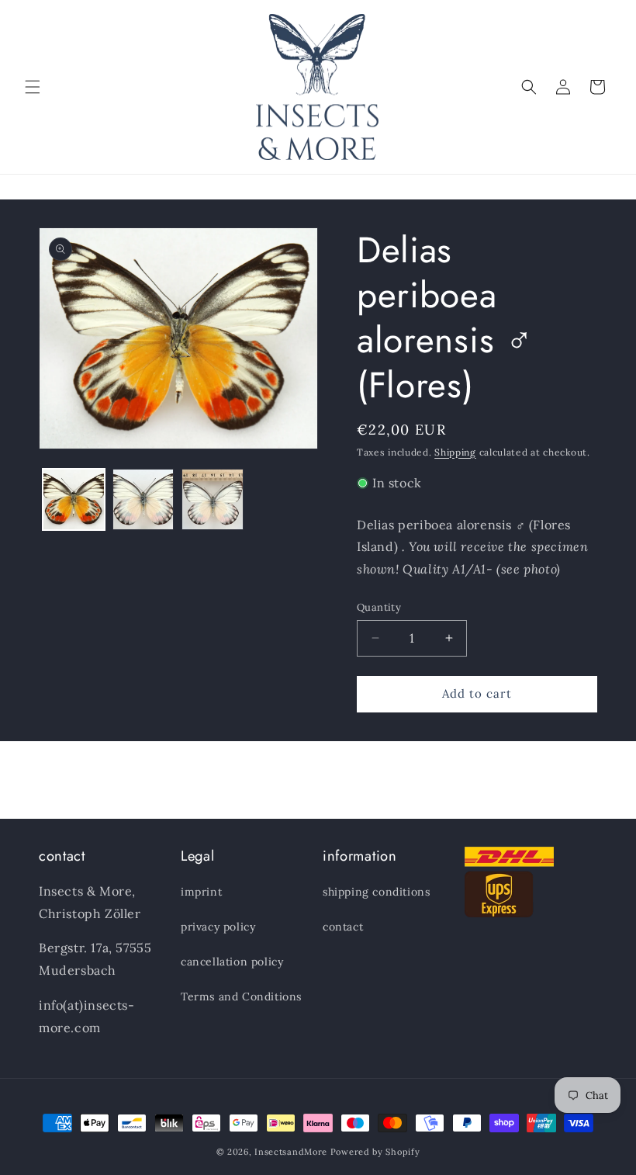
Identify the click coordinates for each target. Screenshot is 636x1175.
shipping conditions (376, 892)
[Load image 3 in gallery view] (212, 500)
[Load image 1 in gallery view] (74, 500)
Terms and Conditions (241, 996)
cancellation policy (232, 962)
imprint (201, 892)
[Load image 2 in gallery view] (143, 500)
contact (343, 927)
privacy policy (218, 927)
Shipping (455, 452)
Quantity (379, 607)
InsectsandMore (290, 1151)
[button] (33, 87)
